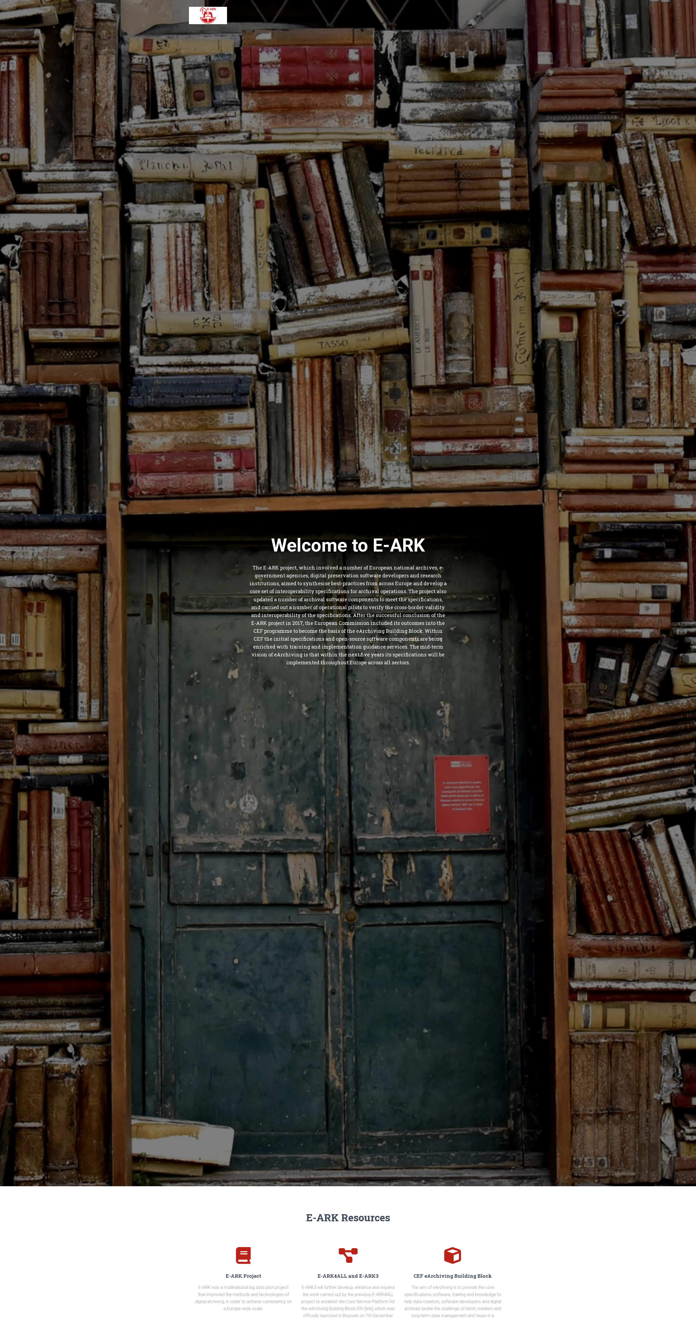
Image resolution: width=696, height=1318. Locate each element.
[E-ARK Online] (208, 15)
